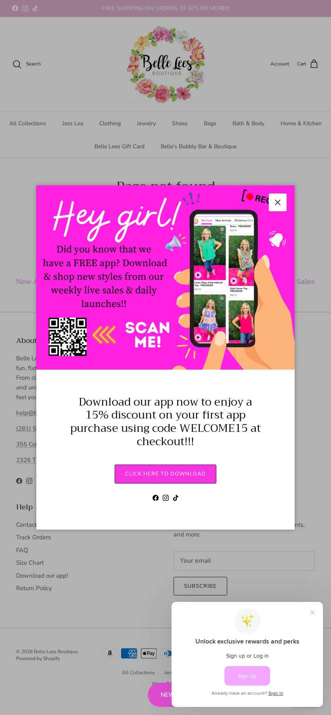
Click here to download (165, 473)
